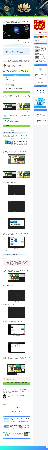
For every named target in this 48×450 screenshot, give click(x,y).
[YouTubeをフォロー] (18, 411)
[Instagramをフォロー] (16, 411)
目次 (15, 75)
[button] (46, 40)
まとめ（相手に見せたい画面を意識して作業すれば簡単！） (13, 88)
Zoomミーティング (16, 56)
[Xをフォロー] (14, 411)
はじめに (6, 77)
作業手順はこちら (7, 79)
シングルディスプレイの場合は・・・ (11, 84)
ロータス (40, 71)
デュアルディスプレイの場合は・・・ (11, 80)
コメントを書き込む (16, 441)
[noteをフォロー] (19, 411)
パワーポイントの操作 (10, 81)
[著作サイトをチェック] (13, 411)
